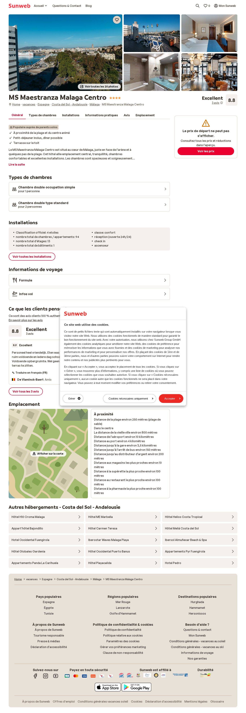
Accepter (169, 398)
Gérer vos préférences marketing (123, 647)
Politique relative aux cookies (123, 635)
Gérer (71, 398)
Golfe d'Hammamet (122, 613)
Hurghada (197, 602)
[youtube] (56, 678)
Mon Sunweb (197, 635)
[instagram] (45, 678)
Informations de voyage (197, 653)
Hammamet (197, 608)
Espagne (49, 602)
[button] (65, 52)
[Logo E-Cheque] (110, 678)
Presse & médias (48, 641)
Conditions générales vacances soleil (103, 701)
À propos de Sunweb (48, 629)
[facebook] (35, 678)
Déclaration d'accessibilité (49, 647)
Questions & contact (197, 629)
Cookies (136, 701)
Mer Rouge (123, 602)
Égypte (48, 608)
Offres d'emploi (64, 701)
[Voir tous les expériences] (219, 100)
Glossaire (217, 701)
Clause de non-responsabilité (123, 653)
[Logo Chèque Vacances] (102, 678)
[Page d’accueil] (19, 6)
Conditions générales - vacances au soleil (197, 641)
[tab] (17, 115)
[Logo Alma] (93, 678)
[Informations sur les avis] (221, 103)
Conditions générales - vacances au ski (197, 647)
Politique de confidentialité (123, 629)
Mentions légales (195, 701)
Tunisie (48, 613)
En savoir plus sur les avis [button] (26, 320)
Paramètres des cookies (123, 641)
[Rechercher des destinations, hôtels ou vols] (197, 5)
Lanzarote (123, 608)
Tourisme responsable (48, 635)
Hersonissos (197, 613)
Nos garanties (197, 658)
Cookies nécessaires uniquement (128, 398)
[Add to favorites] (117, 20)
